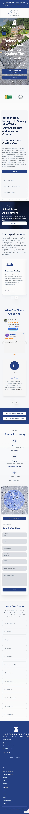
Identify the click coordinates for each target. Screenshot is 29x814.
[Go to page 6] (15, 354)
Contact (5, 803)
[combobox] (14, 568)
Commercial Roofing (8, 774)
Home (4, 791)
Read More (8, 291)
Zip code (5, 560)
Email (5, 547)
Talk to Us (14, 171)
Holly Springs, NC (15, 15)
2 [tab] (9, 81)
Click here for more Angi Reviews (14, 413)
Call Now (13, 223)
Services (5, 567)
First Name (6, 533)
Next (16, 402)
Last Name (5, 540)
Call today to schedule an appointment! (14, 71)
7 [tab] (21, 81)
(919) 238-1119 (16, 12)
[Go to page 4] (13, 354)
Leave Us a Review (14, 757)
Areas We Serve (7, 800)
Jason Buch (13, 334)
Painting (5, 784)
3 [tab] (12, 81)
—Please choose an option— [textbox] (10, 568)
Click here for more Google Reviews (14, 418)
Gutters (5, 777)
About (4, 794)
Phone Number (6, 553)
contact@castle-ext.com (15, 14)
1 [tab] (7, 81)
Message (5, 573)
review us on (12, 329)
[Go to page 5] (14, 354)
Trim (4, 781)
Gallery (4, 797)
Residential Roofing (8, 771)
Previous (12, 402)
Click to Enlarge (13, 518)
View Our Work (14, 77)
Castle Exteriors (13, 320)
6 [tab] (19, 81)
